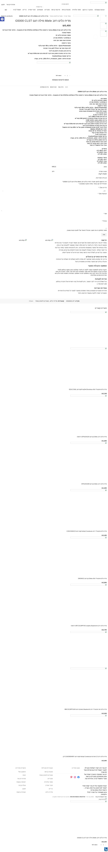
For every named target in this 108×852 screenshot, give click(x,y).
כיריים (51, 789)
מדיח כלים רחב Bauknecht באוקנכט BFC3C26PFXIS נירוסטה (89, 625)
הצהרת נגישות (21, 792)
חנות (24, 775)
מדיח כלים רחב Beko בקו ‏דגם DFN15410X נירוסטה (92, 436)
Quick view (100, 386)
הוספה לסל (58, 75)
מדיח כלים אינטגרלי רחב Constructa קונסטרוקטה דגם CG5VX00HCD (87, 531)
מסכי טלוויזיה (48, 782)
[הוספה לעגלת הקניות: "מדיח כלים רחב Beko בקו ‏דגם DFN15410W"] (105, 480)
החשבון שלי (22, 772)
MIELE (54, 166)
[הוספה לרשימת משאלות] (91, 386)
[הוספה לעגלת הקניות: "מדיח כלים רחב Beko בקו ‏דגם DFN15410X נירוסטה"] (105, 433)
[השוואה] (95, 386)
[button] (2, 19)
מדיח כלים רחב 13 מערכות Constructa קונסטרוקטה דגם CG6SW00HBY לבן (85, 756)
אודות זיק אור (21, 778)
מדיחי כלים (53, 301)
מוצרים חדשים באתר (55, 16)
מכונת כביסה (48, 772)
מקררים (50, 778)
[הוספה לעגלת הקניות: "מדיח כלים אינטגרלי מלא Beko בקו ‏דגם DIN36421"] (105, 575)
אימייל (104, 221)
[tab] (66, 87)
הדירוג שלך (102, 187)
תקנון (24, 789)
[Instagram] (75, 777)
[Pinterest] (71, 777)
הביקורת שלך (102, 193)
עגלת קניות (22, 785)
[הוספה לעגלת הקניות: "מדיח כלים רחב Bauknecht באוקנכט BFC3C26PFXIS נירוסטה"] (105, 622)
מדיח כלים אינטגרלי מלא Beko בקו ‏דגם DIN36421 (92, 578)
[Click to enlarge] (95, 37)
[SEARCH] (27, 4)
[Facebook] (78, 777)
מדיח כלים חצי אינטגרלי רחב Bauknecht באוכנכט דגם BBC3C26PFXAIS (86, 709)
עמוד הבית (67, 16)
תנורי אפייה (49, 785)
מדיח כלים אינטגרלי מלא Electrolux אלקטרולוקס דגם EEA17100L (88, 389)
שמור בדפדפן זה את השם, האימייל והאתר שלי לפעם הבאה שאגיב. (86, 230)
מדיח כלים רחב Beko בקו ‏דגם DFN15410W (94, 484)
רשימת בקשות (21, 782)
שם (105, 213)
